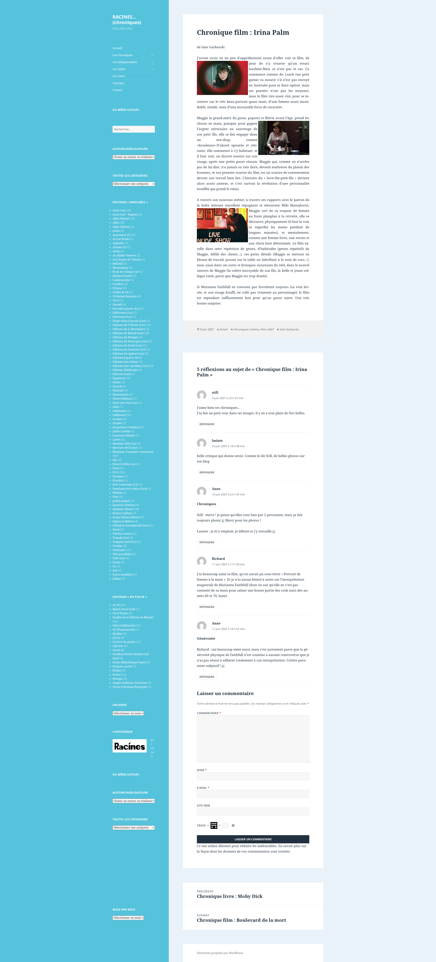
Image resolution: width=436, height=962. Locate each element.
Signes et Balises (123, 521)
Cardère (118, 284)
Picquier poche (122, 666)
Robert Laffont (122, 513)
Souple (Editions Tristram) (130, 683)
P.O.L (116, 472)
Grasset (117, 419)
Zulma (117, 578)
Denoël (117, 304)
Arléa (116, 231)
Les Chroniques (123, 55)
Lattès (117, 439)
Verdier (118, 546)
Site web (203, 805)
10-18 (116, 605)
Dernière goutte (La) (126, 308)
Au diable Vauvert (124, 255)
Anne (216, 489)
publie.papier (121, 501)
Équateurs (119, 378)
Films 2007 (267, 329)
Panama (118, 476)
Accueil (117, 48)
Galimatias (119, 411)
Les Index (119, 69)
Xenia (116, 562)
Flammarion (121, 394)
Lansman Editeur (124, 435)
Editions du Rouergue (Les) (130, 341)
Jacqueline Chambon (126, 427)
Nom (202, 770)
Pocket (117, 670)
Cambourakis (121, 280)
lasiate (217, 440)
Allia (116, 223)
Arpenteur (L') (122, 235)
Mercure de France (125, 448)
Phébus (117, 493)
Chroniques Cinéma (246, 329)
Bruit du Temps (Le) (126, 272)
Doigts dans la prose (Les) (129, 321)
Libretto (118, 646)
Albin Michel (121, 218)
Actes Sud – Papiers (125, 214)
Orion (116, 650)
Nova (116, 468)
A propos (118, 83)
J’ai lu (116, 638)
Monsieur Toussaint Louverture (133, 452)
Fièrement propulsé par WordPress (220, 953)
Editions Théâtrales (125, 370)
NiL (115, 460)
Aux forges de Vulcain (127, 259)
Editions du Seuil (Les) (127, 345)
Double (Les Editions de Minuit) (133, 617)
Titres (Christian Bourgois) (130, 687)
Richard (218, 558)
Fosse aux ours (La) (125, 403)
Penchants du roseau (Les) (130, 488)
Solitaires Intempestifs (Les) (131, 525)
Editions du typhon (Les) (128, 353)
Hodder (118, 634)
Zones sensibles (123, 574)
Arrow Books (121, 239)
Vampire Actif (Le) (125, 542)
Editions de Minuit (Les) (128, 333)
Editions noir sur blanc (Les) (131, 366)
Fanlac (117, 382)
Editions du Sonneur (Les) (129, 349)
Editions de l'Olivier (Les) (129, 325)
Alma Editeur (121, 227)
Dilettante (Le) (122, 317)
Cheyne (117, 288)
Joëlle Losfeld (121, 431)
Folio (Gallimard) (124, 625)
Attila (116, 251)
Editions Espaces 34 (125, 358)
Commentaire (209, 713)
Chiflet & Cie (121, 292)
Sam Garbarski (289, 329)
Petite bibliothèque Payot (129, 662)
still (215, 392)
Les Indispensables (125, 62)
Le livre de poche (124, 642)
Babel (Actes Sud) (124, 609)
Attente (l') (120, 247)
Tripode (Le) (121, 538)
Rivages (118, 679)
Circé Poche (120, 613)
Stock (116, 529)
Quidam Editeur (123, 509)
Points (117, 674)
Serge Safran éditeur (126, 517)
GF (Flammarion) (124, 629)
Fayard (117, 386)
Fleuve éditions (122, 398)
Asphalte (118, 243)
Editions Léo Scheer (125, 362)
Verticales (119, 550)
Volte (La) (119, 558)
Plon (115, 497)
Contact (117, 90)
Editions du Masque (125, 337)
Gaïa (115, 407)
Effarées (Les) (122, 374)
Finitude (118, 390)
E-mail (203, 788)
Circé (116, 300)
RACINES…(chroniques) (127, 19)
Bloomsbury (120, 268)
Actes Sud (119, 210)
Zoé (115, 570)
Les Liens (119, 76)
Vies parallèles (122, 554)
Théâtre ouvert (122, 533)
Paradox (118, 480)
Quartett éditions (124, 505)
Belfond (118, 263)
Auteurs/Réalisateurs (130, 149)
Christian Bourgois (125, 296)
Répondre (206, 424)
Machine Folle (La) (125, 443)
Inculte (117, 423)
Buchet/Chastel (122, 276)
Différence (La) (123, 313)
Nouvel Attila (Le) (124, 464)
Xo (114, 566)
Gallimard (119, 415)
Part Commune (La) (125, 484)
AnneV (224, 329)
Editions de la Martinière (129, 329)
